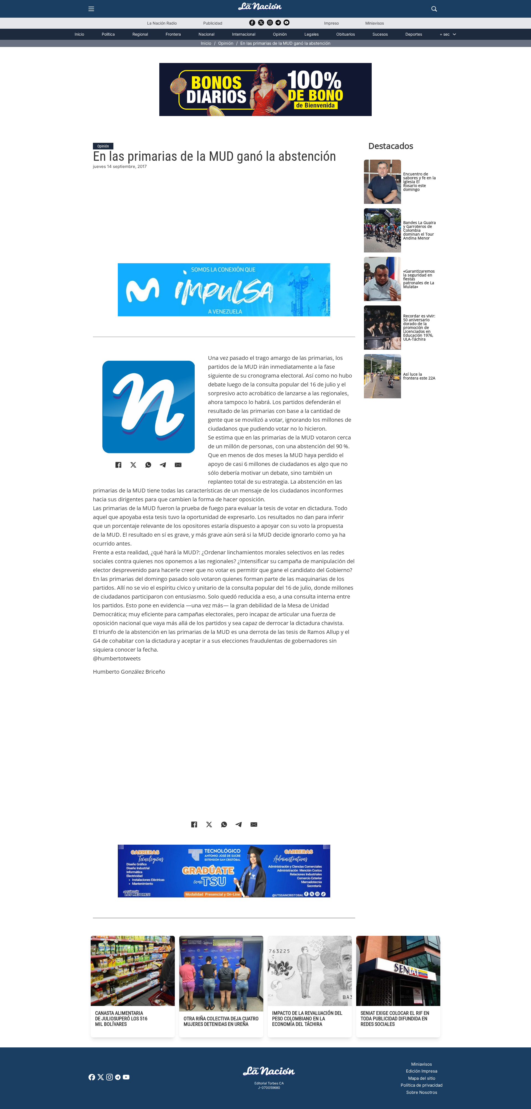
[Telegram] (163, 465)
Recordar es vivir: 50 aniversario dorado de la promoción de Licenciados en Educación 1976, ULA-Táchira (419, 327)
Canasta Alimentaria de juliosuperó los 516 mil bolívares (121, 1018)
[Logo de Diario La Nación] (269, 1072)
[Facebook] (118, 465)
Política (108, 34)
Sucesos (380, 34)
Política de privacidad (421, 1085)
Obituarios (345, 34)
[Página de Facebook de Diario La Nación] (91, 1078)
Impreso (331, 23)
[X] (133, 465)
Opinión (280, 34)
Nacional (206, 34)
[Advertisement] (224, 208)
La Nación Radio (162, 23)
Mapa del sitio (421, 1078)
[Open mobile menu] (91, 9)
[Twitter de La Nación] (261, 24)
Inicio (79, 34)
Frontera (173, 34)
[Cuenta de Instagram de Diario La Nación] (109, 1079)
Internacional (243, 34)
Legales (311, 34)
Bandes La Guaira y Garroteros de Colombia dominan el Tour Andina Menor (419, 230)
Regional (140, 34)
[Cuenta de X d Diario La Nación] (100, 1079)
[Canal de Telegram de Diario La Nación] (278, 24)
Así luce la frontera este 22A (419, 376)
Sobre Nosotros (421, 1092)
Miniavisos (374, 23)
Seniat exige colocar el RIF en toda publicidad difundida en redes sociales (395, 1018)
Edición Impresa (421, 1071)
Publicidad (212, 23)
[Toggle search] (434, 8)
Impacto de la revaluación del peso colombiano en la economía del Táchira (307, 1018)
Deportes (413, 34)
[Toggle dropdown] (454, 34)
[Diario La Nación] (260, 7)
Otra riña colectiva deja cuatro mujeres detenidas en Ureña (221, 1021)
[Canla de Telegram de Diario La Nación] (118, 1078)
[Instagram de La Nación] (270, 24)
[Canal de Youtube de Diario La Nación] (286, 24)
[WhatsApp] (148, 465)
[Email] (178, 465)
